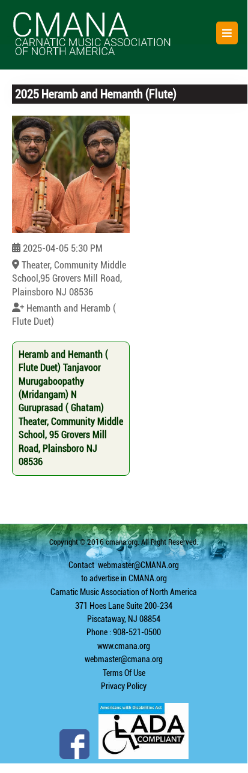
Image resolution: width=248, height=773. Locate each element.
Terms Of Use (124, 673)
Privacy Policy (124, 686)
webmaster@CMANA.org (138, 565)
